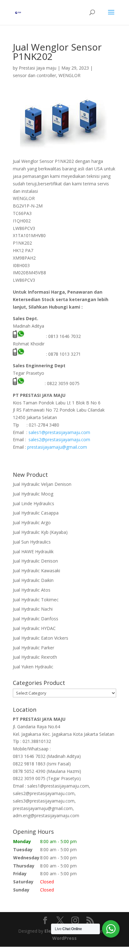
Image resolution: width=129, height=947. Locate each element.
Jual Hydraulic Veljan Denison (42, 484)
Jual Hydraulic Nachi (33, 609)
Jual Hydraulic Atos (31, 590)
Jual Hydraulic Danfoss (35, 619)
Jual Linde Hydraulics (33, 503)
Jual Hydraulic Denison (35, 561)
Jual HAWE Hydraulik (33, 551)
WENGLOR (69, 75)
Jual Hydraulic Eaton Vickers (40, 638)
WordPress (64, 938)
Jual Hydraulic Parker (33, 648)
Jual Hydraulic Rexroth (35, 657)
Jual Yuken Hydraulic (33, 667)
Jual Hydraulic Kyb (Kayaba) (40, 532)
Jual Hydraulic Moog (33, 494)
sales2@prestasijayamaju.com (59, 439)
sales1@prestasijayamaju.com (59, 432)
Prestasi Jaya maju (37, 68)
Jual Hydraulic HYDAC (34, 628)
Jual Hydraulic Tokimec (36, 600)
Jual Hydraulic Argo (32, 522)
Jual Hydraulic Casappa (36, 513)
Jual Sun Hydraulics (32, 542)
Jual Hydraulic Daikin (33, 580)
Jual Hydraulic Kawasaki (36, 571)
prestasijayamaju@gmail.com (57, 447)
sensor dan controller (34, 75)
